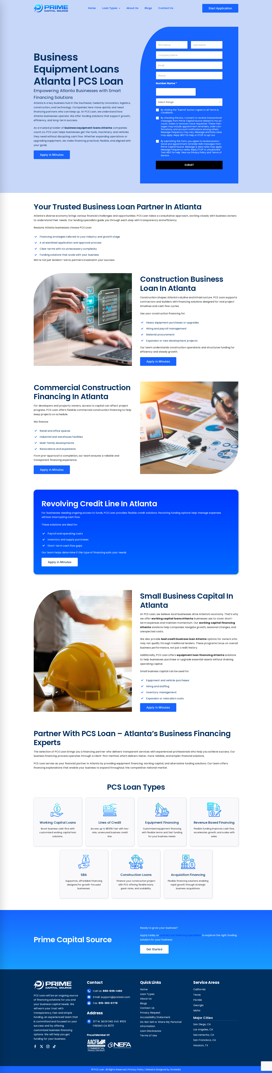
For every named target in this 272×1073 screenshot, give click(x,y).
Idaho (196, 1010)
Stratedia (175, 1069)
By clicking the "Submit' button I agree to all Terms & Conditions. (190, 111)
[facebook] (35, 1046)
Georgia (198, 1005)
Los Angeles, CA (203, 1029)
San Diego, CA (202, 1024)
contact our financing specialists (180, 935)
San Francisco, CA (204, 1040)
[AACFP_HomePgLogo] (96, 1040)
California (199, 989)
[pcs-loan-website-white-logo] (52, 981)
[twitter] (41, 1046)
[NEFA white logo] (119, 1042)
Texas (197, 995)
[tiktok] (54, 1046)
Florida (197, 1000)
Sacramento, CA (203, 1035)
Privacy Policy (136, 1069)
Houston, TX (200, 1045)
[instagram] (47, 1046)
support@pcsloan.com (115, 997)
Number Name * (166, 83)
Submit (189, 165)
